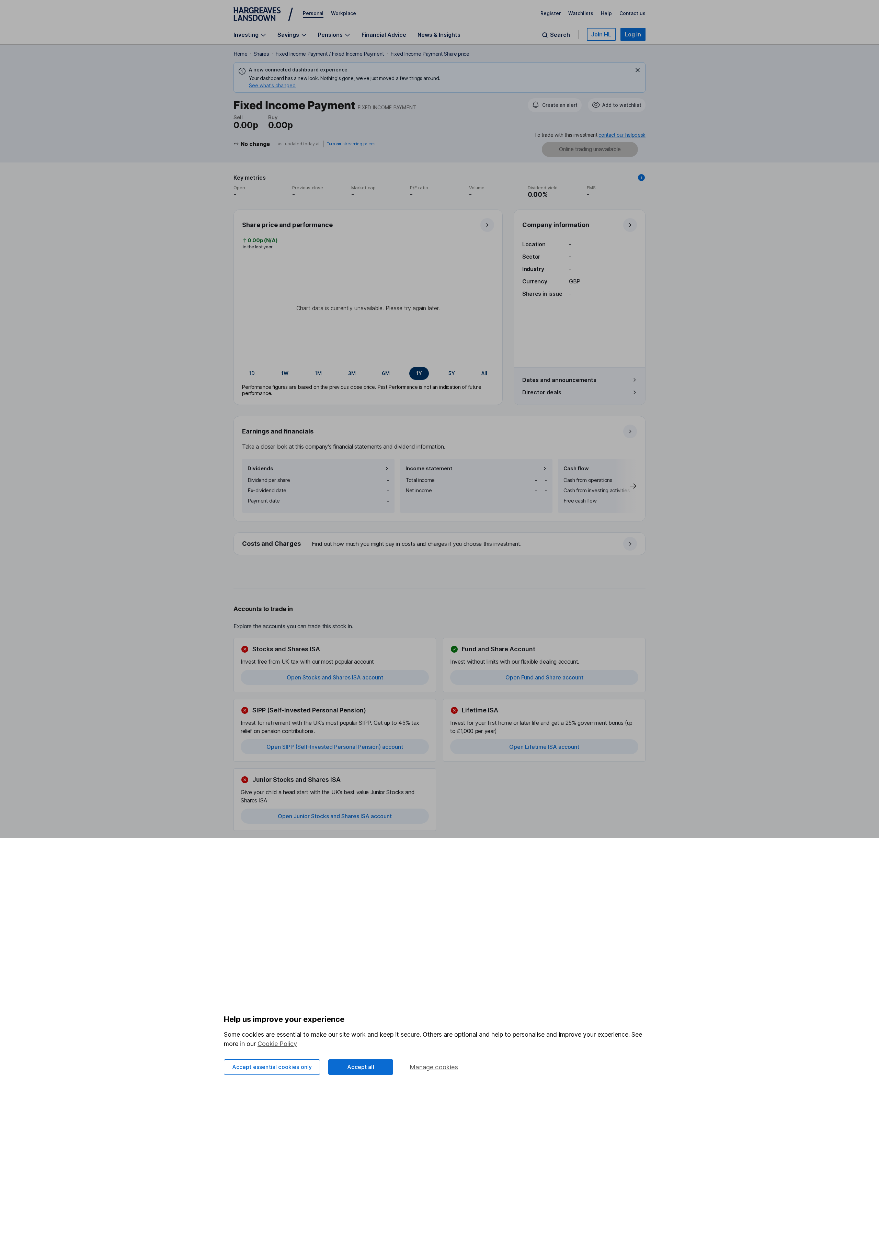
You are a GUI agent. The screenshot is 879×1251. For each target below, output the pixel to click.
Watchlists (580, 13)
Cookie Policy (277, 1043)
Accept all (360, 1066)
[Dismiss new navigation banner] (637, 70)
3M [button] (352, 373)
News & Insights (439, 34)
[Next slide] (626, 486)
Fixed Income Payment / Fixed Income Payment (329, 53)
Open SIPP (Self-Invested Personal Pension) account (334, 746)
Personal (313, 13)
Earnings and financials (277, 431)
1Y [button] (419, 373)
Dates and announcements (559, 379)
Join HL (601, 34)
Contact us (632, 13)
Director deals (541, 392)
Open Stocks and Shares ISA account (335, 677)
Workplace (343, 13)
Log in (633, 34)
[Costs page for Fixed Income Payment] (440, 544)
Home (240, 53)
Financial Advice (384, 34)
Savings (288, 35)
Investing (246, 35)
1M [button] (318, 373)
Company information (555, 224)
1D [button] (252, 373)
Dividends (260, 468)
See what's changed (272, 85)
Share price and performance (287, 224)
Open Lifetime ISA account (544, 746)
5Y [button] (451, 373)
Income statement (429, 468)
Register (550, 13)
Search (560, 35)
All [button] (484, 373)
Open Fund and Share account (544, 677)
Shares (261, 53)
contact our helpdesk (622, 135)
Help (606, 13)
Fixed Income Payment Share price (429, 53)
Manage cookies (434, 1067)
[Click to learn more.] (641, 177)
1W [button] (284, 373)
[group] (368, 373)
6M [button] (386, 373)
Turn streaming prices (351, 144)
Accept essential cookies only (272, 1066)
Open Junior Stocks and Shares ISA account (335, 816)
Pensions (330, 35)
